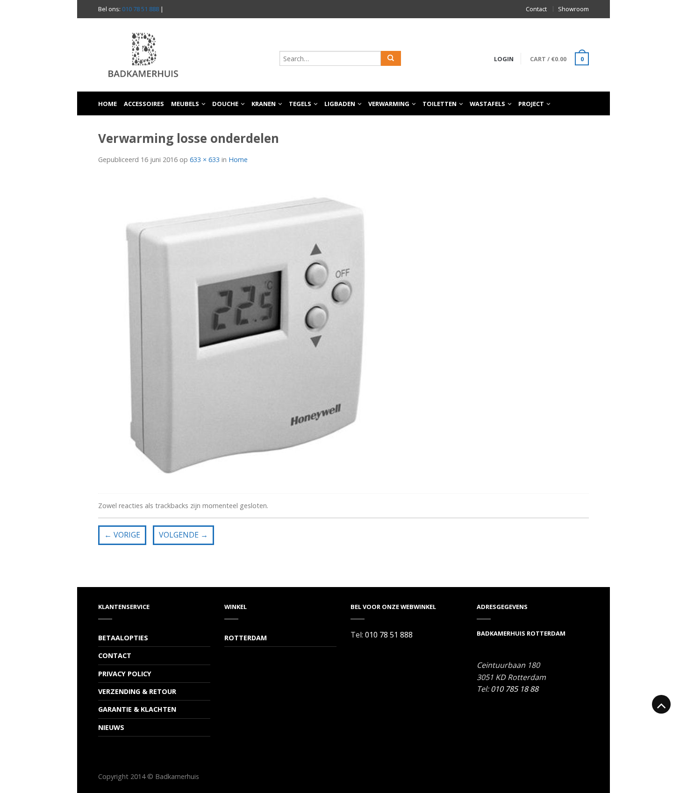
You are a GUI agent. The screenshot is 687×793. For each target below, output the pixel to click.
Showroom (573, 9)
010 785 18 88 (514, 689)
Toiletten (439, 103)
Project (531, 103)
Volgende (183, 535)
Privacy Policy (124, 673)
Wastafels (487, 103)
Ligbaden (339, 103)
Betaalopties (123, 637)
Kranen (263, 103)
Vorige (122, 535)
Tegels (300, 103)
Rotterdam (245, 637)
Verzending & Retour (137, 691)
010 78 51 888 (140, 9)
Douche (225, 103)
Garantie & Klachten (137, 709)
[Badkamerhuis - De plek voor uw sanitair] (184, 55)
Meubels (185, 103)
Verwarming (388, 103)
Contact (536, 9)
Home (107, 103)
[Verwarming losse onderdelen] (246, 331)
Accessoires (144, 103)
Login (504, 59)
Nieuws (111, 727)
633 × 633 (205, 159)
